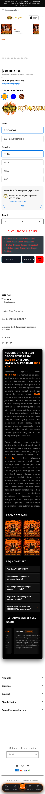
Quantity (5, 215)
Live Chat (38, 789)
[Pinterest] (11, 343)
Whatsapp (29, 789)
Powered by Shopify (30, 780)
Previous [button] (2, 3)
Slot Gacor (11, 458)
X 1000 (7, 154)
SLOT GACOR (10, 130)
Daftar (22, 787)
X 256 (6, 171)
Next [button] (42, 3)
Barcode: (17, 58)
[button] (3, 18)
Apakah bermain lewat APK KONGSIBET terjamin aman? (19, 607)
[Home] (15, 18)
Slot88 (37, 394)
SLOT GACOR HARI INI (14, 139)
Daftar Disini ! (25, 5)
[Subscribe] (35, 754)
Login (15, 789)
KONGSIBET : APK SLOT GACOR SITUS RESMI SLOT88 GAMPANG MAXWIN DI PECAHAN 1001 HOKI (22, 3)
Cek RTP (39, 259)
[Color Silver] (21, 96)
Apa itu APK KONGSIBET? (17, 569)
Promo (7, 789)
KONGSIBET (10, 375)
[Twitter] (7, 343)
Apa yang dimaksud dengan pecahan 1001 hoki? (19, 587)
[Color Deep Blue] (13, 96)
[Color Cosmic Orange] (5, 97)
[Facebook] (3, 343)
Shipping (14, 74)
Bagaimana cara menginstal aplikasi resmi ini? (19, 597)
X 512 (6, 162)
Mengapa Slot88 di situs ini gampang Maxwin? (18, 577)
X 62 (6, 179)
